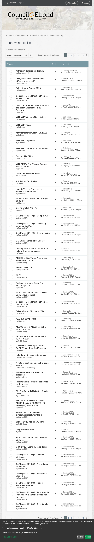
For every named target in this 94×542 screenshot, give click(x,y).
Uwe (20, 432)
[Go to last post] (76, 71)
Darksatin (22, 90)
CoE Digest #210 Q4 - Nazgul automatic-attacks (29, 484)
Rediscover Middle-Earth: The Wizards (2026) (29, 284)
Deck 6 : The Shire (24, 156)
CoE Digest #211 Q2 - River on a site (33, 233)
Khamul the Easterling (26, 368)
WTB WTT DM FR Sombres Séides (32, 148)
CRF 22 (19, 275)
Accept (88, 537)
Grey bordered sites (25, 429)
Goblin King (22, 263)
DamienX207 (23, 101)
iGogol (20, 350)
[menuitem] (22, 3)
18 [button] (83, 55)
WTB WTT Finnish (24, 125)
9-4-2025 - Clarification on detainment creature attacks (29, 413)
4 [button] (74, 55)
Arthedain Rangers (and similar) (30, 71)
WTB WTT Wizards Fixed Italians (31, 117)
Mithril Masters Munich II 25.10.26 (31, 133)
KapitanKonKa (23, 270)
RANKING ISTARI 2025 (26, 319)
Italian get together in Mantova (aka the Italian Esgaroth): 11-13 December (32, 107)
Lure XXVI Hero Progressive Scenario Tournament (29, 190)
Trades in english (24, 267)
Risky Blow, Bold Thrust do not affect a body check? (30, 79)
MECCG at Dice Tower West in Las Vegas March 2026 (31, 259)
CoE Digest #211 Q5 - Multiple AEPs (33, 216)
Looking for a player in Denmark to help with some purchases (32, 249)
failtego (21, 135)
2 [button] (68, 55)
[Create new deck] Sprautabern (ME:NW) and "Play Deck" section (31, 346)
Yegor (20, 183)
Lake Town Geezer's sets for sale (31, 355)
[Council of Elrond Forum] (30, 16)
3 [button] (71, 55)
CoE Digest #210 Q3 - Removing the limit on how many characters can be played (32, 494)
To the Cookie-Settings (10, 537)
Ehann (20, 408)
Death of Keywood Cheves (28, 173)
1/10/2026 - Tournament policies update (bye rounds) (31, 293)
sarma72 (21, 112)
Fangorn (21, 158)
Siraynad (21, 203)
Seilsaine (21, 119)
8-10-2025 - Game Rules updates (31, 447)
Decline (80, 537)
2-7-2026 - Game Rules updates (31, 241)
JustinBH (21, 210)
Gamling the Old (24, 73)
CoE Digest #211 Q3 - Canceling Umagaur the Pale (31, 224)
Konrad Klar (22, 83)
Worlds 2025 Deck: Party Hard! (30, 422)
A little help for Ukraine (26, 181)
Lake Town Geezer (25, 357)
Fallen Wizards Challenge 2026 (30, 311)
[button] (61, 55)
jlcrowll (21, 169)
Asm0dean (25, 396)
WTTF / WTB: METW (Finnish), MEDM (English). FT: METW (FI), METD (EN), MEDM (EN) (30, 403)
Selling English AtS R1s (26, 208)
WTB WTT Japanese (25, 140)
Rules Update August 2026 (28, 88)
